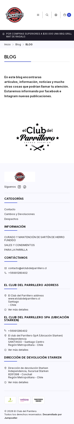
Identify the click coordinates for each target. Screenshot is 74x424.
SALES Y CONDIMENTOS (19, 245)
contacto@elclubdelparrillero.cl (27, 268)
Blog (18, 44)
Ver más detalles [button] (18, 309)
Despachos (11, 218)
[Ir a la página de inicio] (14, 15)
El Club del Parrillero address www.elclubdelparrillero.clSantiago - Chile (26, 300)
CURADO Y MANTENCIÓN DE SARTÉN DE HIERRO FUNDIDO (34, 239)
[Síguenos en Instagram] (19, 187)
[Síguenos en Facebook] (25, 187)
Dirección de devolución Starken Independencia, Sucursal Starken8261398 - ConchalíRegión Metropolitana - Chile (28, 372)
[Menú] (38, 15)
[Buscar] (47, 15)
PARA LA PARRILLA (16, 249)
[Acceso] (56, 15)
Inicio (7, 44)
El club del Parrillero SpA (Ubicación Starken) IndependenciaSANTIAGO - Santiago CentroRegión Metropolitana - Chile (35, 340)
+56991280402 (18, 272)
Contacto (9, 209)
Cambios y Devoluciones (19, 214)
